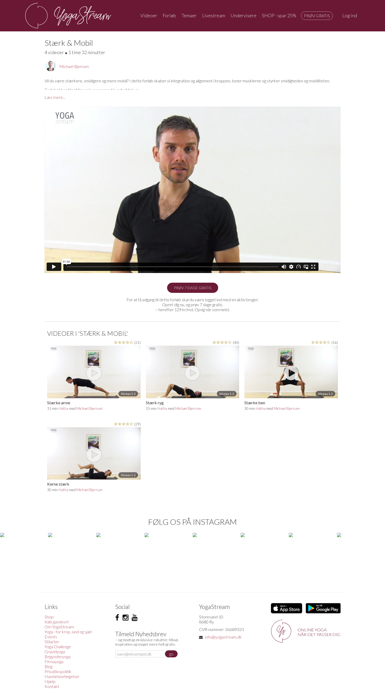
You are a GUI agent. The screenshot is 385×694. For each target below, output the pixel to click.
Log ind (349, 15)
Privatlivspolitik (58, 671)
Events (51, 636)
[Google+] (135, 617)
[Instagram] (125, 617)
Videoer (148, 15)
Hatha (63, 408)
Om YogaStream (59, 626)
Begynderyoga (57, 656)
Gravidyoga (55, 651)
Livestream (213, 15)
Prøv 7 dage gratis (192, 288)
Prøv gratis (317, 15)
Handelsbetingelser (62, 676)
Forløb (169, 15)
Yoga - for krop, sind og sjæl (68, 631)
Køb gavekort (57, 621)
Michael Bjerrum (74, 66)
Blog (48, 666)
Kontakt (52, 686)
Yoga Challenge (58, 646)
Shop (49, 616)
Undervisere (243, 15)
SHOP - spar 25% (279, 15)
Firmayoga (54, 661)
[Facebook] (117, 617)
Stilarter (52, 641)
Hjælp (50, 681)
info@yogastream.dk (223, 636)
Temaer (189, 15)
